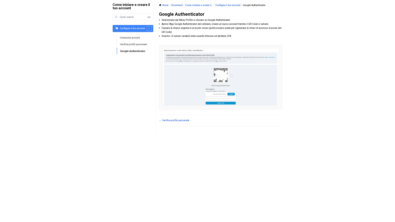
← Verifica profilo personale (174, 120)
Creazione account (130, 37)
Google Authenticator (133, 51)
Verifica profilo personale (133, 44)
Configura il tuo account (132, 28)
